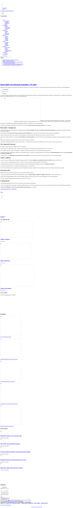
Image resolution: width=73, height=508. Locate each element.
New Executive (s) (8, 50)
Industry (4, 35)
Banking (6, 31)
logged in (7, 294)
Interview (6, 49)
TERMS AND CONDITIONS (27, 503)
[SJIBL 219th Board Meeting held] (15, 258)
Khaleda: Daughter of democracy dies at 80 (10, 59)
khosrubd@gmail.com (19, 501)
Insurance (6, 37)
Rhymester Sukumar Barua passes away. (7, 381)
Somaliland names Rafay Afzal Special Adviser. (9, 359)
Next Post (2, 217)
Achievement (7, 47)
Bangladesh (7, 21)
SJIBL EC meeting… (5, 239)
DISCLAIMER (37, 503)
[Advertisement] (34, 74)
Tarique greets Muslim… (6, 288)
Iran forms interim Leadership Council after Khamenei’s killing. (15, 451)
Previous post (2, 216)
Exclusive (4, 46)
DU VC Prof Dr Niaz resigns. (5, 336)
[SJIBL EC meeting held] (16, 237)
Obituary (6, 51)
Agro (6, 32)
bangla (4, 8)
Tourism (6, 38)
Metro (6, 24)
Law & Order (7, 28)
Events (4, 41)
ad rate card (5, 7)
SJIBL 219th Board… (5, 260)
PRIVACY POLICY (17, 503)
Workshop (7, 45)
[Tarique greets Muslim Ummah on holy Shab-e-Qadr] (17, 286)
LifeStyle (4, 52)
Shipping (6, 40)
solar (16, 189)
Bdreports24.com (6, 498)
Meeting (6, 43)
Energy (6, 36)
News (4, 20)
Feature (6, 53)
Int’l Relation (7, 27)
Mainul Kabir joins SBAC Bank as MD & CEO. (9, 403)
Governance (5, 25)
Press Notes (5, 54)
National (6, 22)
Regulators (7, 34)
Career (6, 48)
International (7, 23)
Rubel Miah (8, 505)
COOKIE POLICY (44, 503)
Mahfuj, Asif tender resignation (8, 60)
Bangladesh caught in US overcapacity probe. (11, 435)
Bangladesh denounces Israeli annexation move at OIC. (13, 459)
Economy (4, 30)
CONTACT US (9, 503)
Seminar (6, 44)
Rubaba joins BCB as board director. (7, 426)
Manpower (7, 33)
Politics (6, 26)
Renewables (5, 189)
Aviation (6, 39)
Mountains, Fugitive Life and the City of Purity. (11, 467)
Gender (6, 29)
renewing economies (11, 189)
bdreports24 (6, 89)
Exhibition (7, 42)
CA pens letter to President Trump (9, 62)
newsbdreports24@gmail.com (9, 501)
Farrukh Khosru (11, 502)
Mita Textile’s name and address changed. (10, 443)
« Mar (1, 497)
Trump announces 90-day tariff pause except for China (12, 61)
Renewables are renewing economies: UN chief (18, 85)
